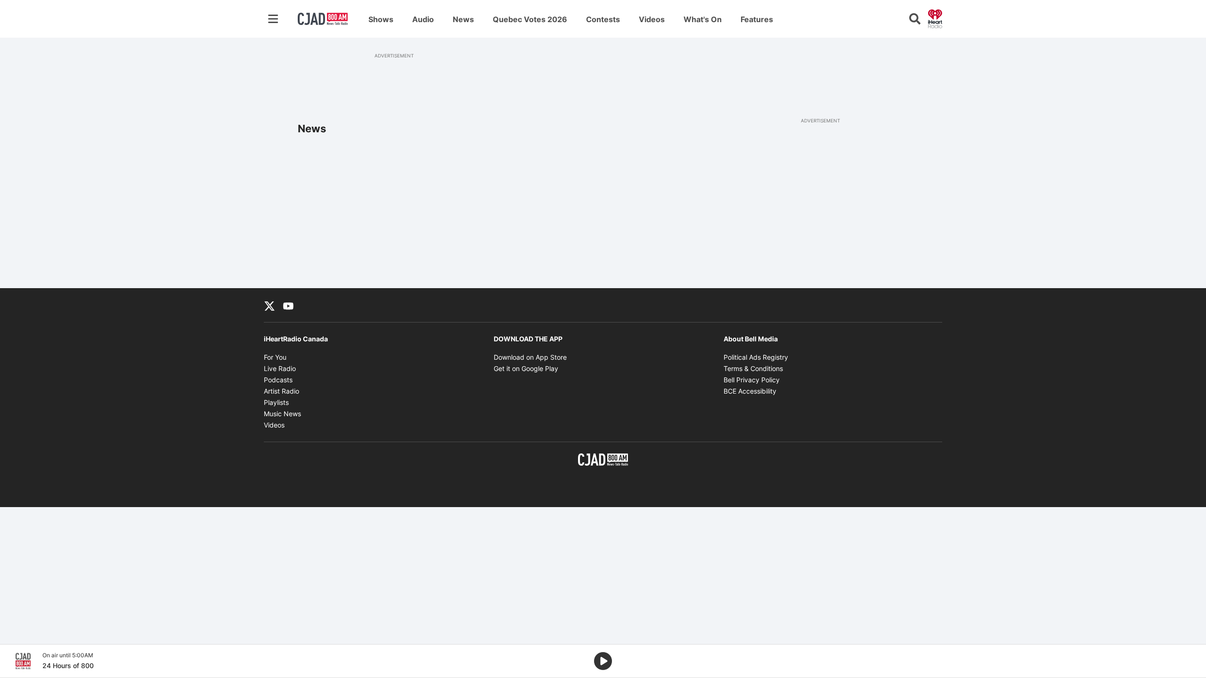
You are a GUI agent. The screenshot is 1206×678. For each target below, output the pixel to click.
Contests (603, 19)
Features (757, 19)
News (463, 19)
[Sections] (273, 18)
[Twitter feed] (269, 305)
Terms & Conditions (753, 368)
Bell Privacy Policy (752, 380)
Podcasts (278, 380)
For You (275, 357)
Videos (652, 19)
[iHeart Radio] (935, 18)
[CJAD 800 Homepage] (323, 19)
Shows (380, 19)
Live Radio (280, 368)
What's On (703, 19)
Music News (282, 414)
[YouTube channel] (288, 305)
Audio (423, 19)
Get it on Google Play (526, 368)
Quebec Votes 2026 (530, 19)
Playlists (276, 402)
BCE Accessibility (750, 391)
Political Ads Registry (756, 357)
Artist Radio (281, 391)
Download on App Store (530, 357)
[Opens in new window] (23, 661)
